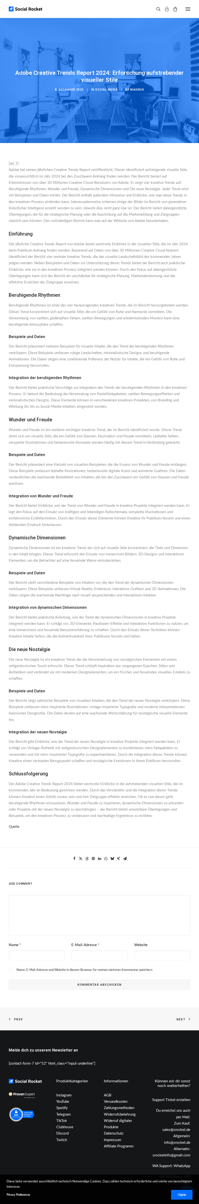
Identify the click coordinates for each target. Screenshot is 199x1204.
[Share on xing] (118, 859)
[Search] (156, 9)
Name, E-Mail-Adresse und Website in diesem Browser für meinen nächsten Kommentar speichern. (85, 970)
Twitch (61, 1140)
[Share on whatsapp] (106, 859)
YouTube (62, 1101)
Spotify (62, 1108)
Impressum (112, 1140)
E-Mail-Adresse (85, 945)
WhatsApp (182, 1166)
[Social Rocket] (45, 9)
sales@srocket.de (176, 1130)
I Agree (182, 1194)
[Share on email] (125, 859)
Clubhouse (64, 1127)
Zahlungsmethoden (119, 1108)
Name (15, 945)
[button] (188, 9)
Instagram (64, 1095)
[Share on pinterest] (93, 859)
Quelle (14, 827)
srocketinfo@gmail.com (171, 1155)
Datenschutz (114, 1133)
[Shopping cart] (173, 9)
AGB (107, 1095)
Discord (62, 1133)
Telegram (63, 1114)
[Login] (165, 9)
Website (141, 945)
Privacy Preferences (18, 1194)
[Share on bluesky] (112, 859)
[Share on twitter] (80, 859)
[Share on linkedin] (99, 859)
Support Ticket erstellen (171, 1100)
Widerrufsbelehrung (120, 1114)
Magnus (137, 89)
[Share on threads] (87, 859)
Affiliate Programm (118, 1146)
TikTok (61, 1121)
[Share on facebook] (74, 859)
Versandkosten (115, 1101)
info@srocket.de (177, 1143)
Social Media (106, 89)
